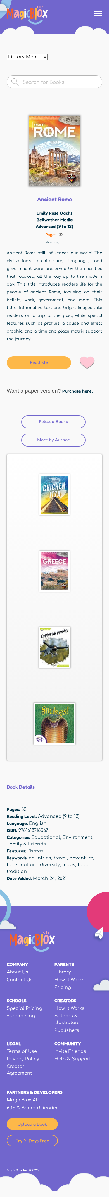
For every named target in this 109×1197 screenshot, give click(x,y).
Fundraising (21, 1015)
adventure (81, 858)
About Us (17, 972)
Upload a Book (32, 1124)
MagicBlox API (23, 1100)
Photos (35, 851)
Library (62, 972)
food (83, 864)
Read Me (39, 362)
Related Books (62, 422)
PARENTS (64, 964)
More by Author (53, 440)
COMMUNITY (67, 1043)
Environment (77, 837)
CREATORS (65, 1000)
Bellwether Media (55, 219)
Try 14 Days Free (32, 1140)
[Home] (27, 15)
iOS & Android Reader (32, 1107)
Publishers (66, 1030)
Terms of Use (22, 1051)
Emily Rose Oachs (54, 213)
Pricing (62, 987)
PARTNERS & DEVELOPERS (35, 1092)
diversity (50, 864)
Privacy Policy (23, 1058)
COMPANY (17, 964)
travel (60, 858)
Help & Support (72, 1058)
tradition (17, 871)
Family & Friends (26, 844)
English (38, 823)
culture (29, 864)
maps (68, 864)
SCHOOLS (17, 1000)
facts (12, 864)
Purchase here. (77, 391)
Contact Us (20, 979)
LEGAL (14, 1043)
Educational (45, 837)
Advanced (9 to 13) (54, 226)
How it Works (69, 979)
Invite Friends (70, 1051)
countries (40, 858)
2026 (35, 1170)
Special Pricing (24, 1008)
